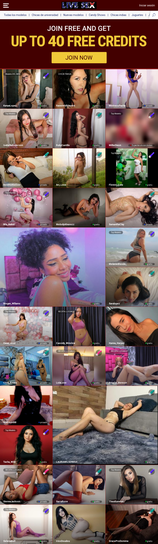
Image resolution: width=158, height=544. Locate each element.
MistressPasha (117, 105)
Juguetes (137, 15)
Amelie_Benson (118, 382)
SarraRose (62, 501)
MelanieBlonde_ (118, 264)
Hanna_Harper (116, 343)
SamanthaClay (116, 224)
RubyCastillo (63, 145)
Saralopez (114, 303)
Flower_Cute (116, 185)
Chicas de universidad (45, 15)
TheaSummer (116, 501)
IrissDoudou (63, 541)
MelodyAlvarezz (65, 224)
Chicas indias (118, 15)
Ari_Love (61, 185)
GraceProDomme (119, 541)
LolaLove (61, 382)
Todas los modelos (15, 15)
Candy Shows (97, 15)
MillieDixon (115, 145)
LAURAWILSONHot (66, 462)
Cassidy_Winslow (65, 343)
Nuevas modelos (73, 15)
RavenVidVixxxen (65, 105)
